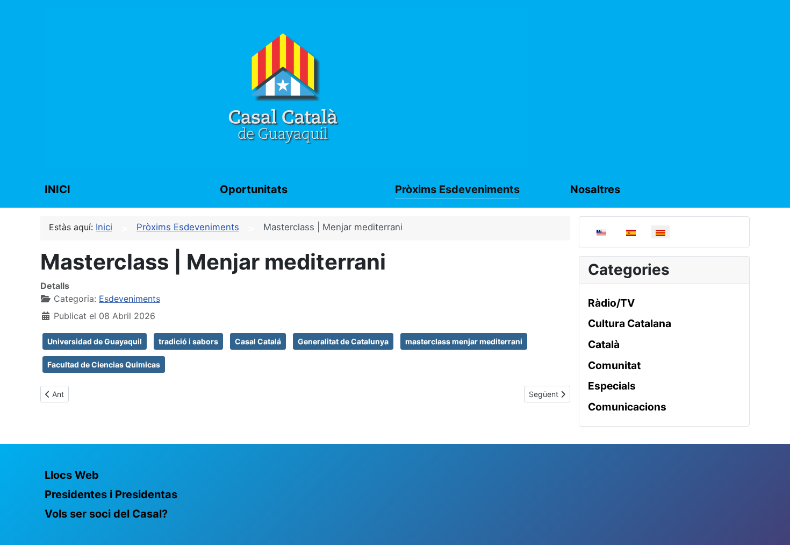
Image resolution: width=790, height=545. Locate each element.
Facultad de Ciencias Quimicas (103, 364)
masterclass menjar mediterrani (463, 341)
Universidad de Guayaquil (94, 341)
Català (604, 344)
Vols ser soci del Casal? (106, 513)
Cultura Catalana (629, 323)
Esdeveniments (129, 298)
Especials (612, 385)
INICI (57, 189)
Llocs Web (72, 475)
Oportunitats (254, 189)
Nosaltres (595, 189)
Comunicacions (627, 406)
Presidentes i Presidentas (111, 494)
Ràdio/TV (611, 302)
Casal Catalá (258, 341)
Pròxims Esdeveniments (457, 189)
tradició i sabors (188, 341)
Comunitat (614, 365)
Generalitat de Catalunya (343, 341)
